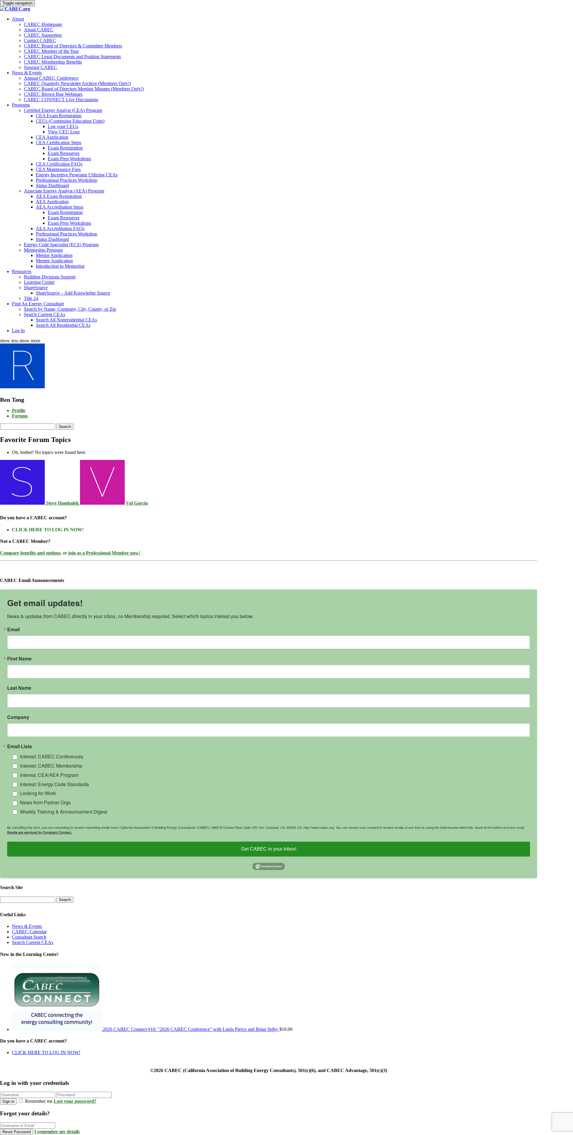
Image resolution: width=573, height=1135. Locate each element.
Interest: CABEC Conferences (51, 756)
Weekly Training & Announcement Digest (63, 811)
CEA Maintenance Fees (58, 169)
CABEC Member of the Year (51, 51)
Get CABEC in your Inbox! (268, 848)
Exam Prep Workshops (69, 158)
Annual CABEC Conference (51, 78)
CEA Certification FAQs (59, 164)
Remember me (39, 1101)
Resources (21, 271)
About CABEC (38, 29)
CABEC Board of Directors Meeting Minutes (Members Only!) (84, 88)
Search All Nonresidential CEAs (66, 319)
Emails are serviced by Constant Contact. (39, 832)
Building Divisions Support (50, 276)
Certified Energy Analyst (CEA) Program (63, 110)
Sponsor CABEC (40, 67)
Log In (18, 330)
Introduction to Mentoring (60, 266)
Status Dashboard (52, 185)
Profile (18, 410)
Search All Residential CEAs (63, 325)
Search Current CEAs (44, 314)
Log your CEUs (63, 126)
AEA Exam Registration (59, 196)
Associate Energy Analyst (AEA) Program (64, 190)
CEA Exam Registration (58, 115)
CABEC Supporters (43, 35)
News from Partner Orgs (45, 802)
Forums (20, 415)
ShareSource (36, 287)
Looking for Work (38, 793)
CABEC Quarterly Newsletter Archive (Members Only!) (77, 83)
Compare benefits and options (30, 552)
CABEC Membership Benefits (53, 61)
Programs (21, 104)
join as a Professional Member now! (104, 552)
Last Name (19, 688)
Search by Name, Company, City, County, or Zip (70, 309)
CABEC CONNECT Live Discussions (61, 99)
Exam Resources (63, 153)
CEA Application (52, 137)
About (18, 18)
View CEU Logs (64, 131)
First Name (19, 658)
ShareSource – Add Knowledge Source (73, 292)
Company (18, 717)
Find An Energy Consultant (38, 303)
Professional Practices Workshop (66, 180)
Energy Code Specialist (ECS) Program (61, 244)
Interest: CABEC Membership (51, 765)
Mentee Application (54, 260)
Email (13, 629)
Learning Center (39, 282)
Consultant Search (29, 937)
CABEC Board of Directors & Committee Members (73, 45)
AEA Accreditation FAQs (60, 228)
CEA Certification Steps (58, 142)
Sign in (8, 1101)
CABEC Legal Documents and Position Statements (72, 56)
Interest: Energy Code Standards (54, 784)
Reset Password (16, 1132)
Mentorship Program (43, 249)
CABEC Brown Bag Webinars (53, 94)
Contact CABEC (40, 40)
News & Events (27, 72)
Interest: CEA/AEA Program (49, 774)
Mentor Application (54, 255)
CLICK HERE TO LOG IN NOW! (48, 529)
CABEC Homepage (43, 24)
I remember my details (57, 1131)
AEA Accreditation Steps (59, 207)
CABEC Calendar (29, 931)
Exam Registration (65, 147)
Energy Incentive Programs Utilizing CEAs (77, 174)
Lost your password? (75, 1101)
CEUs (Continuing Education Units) (70, 121)
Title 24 (31, 298)
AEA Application (52, 201)
